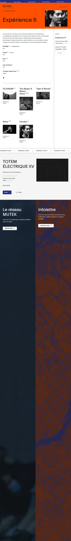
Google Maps (58, 49)
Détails (64, 49)
